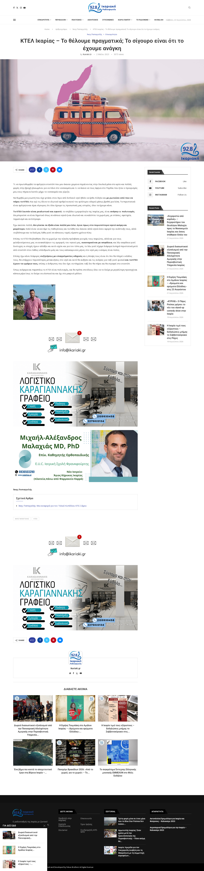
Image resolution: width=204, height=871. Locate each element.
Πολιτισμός (77, 20)
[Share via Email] (59, 170)
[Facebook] (14, 8)
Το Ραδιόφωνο (142, 20)
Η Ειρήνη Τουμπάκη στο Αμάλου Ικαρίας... (29, 848)
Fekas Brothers (72, 867)
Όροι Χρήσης (86, 824)
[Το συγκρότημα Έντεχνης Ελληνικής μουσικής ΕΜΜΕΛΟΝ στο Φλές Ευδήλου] (118, 752)
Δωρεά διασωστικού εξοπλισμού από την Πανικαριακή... (27, 835)
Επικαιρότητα (43, 20)
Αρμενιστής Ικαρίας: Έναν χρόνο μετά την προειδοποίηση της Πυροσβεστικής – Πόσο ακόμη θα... (131, 835)
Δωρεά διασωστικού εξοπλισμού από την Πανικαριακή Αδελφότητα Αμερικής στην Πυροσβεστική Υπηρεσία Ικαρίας (177, 255)
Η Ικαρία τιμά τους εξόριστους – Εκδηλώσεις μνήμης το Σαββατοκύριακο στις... (117, 728)
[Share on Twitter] (46, 170)
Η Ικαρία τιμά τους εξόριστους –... (27, 862)
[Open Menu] (14, 20)
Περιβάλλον (60, 20)
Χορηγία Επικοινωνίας (64, 825)
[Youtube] (24, 8)
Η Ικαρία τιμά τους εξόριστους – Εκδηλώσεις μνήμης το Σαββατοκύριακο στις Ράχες (177, 331)
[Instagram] (21, 8)
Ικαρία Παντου (124, 20)
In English (158, 20)
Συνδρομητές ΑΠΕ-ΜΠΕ (89, 831)
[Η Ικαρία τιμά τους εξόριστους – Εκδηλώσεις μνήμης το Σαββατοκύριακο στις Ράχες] (118, 708)
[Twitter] (17, 8)
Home (47, 29)
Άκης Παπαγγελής (80, 29)
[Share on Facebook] (39, 170)
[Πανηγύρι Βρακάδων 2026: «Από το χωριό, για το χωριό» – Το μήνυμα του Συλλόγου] (75, 752)
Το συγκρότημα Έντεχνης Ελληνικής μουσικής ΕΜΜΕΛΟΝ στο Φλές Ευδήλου (118, 772)
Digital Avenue (87, 867)
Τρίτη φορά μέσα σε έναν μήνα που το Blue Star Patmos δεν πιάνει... (131, 821)
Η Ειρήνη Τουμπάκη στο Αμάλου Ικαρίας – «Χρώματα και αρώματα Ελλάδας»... (75, 728)
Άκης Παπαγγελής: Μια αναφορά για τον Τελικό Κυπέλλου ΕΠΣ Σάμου (53, 505)
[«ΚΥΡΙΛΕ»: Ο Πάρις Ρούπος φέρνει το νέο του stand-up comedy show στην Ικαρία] (156, 305)
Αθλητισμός (93, 20)
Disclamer (62, 830)
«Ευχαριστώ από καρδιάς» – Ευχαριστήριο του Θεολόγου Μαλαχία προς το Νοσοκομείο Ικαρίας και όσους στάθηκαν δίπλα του (177, 225)
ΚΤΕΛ (35, 519)
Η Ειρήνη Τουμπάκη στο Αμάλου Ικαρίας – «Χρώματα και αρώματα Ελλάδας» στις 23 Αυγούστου (177, 283)
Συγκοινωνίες (108, 20)
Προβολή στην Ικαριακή (65, 819)
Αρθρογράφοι (61, 29)
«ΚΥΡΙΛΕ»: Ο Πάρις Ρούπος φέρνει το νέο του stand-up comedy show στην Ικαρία (176, 307)
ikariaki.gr (87, 54)
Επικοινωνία (86, 818)
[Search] (189, 8)
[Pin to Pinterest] (53, 170)
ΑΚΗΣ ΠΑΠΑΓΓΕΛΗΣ (22, 519)
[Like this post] (33, 170)
